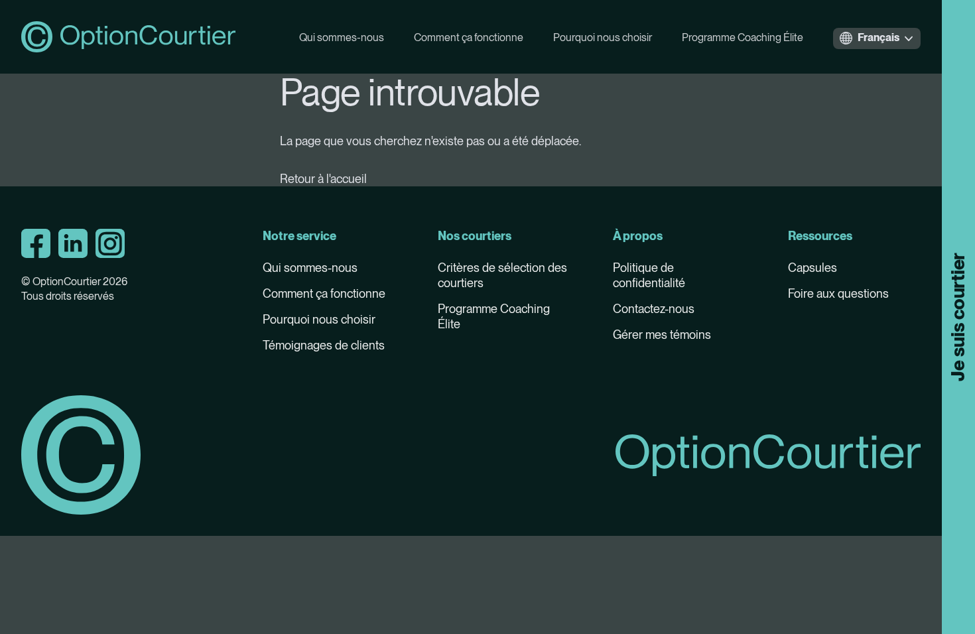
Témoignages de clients (324, 345)
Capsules (812, 268)
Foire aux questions (838, 293)
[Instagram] (110, 243)
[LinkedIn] (73, 243)
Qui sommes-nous (341, 37)
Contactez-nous (653, 309)
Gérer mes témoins (662, 335)
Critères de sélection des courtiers (502, 275)
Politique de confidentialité (649, 275)
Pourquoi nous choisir (602, 37)
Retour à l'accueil (323, 179)
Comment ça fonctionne (468, 37)
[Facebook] (35, 243)
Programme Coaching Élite (742, 37)
